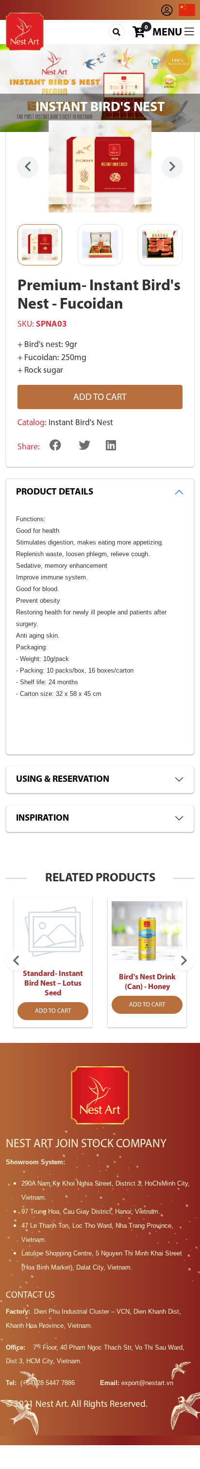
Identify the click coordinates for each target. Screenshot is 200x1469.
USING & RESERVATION (62, 779)
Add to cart (100, 397)
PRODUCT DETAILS (54, 492)
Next (172, 166)
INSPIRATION (42, 818)
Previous (27, 166)
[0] (139, 34)
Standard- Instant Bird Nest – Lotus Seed (53, 983)
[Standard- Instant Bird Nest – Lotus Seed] (52, 931)
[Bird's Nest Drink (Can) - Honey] (147, 933)
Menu (168, 32)
